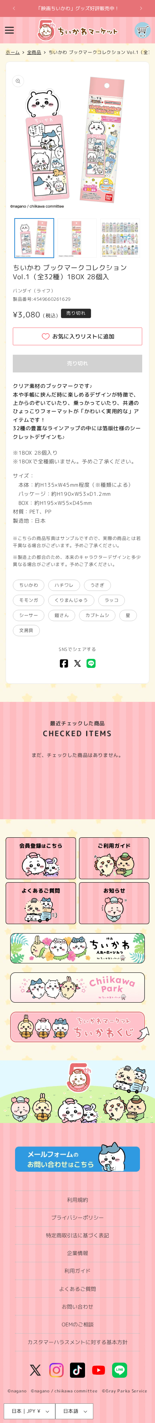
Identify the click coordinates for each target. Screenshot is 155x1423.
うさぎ (97, 585)
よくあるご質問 (77, 1288)
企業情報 (77, 1253)
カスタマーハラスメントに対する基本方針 (77, 1342)
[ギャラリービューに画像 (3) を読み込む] (120, 238)
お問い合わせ (77, 1306)
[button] (9, 30)
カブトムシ (97, 615)
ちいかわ (28, 585)
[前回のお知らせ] (14, 8)
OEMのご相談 (78, 1324)
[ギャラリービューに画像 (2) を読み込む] (77, 238)
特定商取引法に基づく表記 (77, 1235)
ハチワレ (64, 585)
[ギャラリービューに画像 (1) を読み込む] (34, 238)
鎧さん (62, 615)
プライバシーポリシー (77, 1217)
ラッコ (112, 600)
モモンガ (28, 600)
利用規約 (77, 1199)
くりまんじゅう (71, 600)
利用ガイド (77, 1270)
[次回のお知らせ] (141, 8)
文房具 (26, 630)
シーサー (28, 615)
